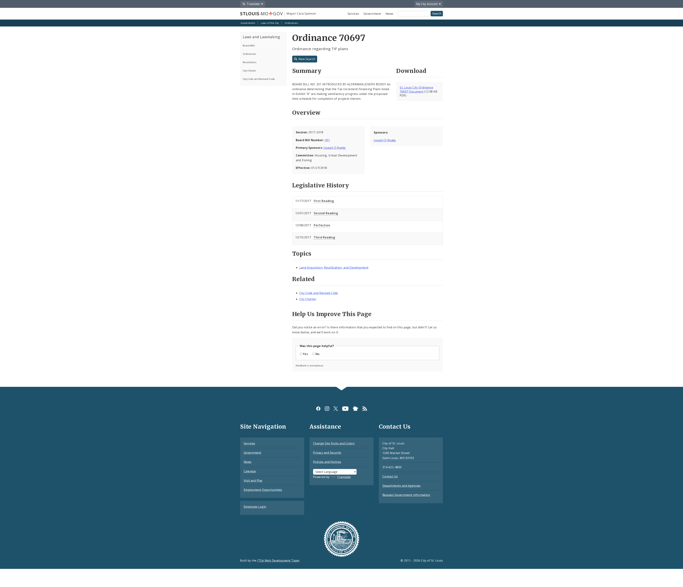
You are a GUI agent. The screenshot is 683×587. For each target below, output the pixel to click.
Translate (344, 477)
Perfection (322, 225)
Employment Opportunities (263, 490)
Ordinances (291, 23)
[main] (341, 203)
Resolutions (249, 62)
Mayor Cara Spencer (301, 13)
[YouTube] (345, 408)
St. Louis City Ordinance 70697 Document (416, 90)
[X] (335, 408)
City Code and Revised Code (259, 79)
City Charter (249, 70)
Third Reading (324, 237)
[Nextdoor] (355, 408)
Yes (305, 354)
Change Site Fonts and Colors (334, 443)
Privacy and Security (327, 453)
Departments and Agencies (401, 486)
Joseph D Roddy (335, 148)
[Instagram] (327, 408)
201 (327, 140)
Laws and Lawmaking (261, 36)
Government (372, 14)
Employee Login (255, 507)
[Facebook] (318, 408)
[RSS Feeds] (364, 408)
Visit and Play (253, 480)
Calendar (250, 471)
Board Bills (249, 45)
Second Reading (326, 213)
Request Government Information (406, 495)
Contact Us (390, 476)
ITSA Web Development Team (278, 560)
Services (353, 14)
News (389, 14)
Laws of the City (270, 23)
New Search (306, 59)
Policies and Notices (327, 462)
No (318, 354)
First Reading (324, 201)
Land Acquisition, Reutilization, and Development (334, 268)
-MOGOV (261, 13)
